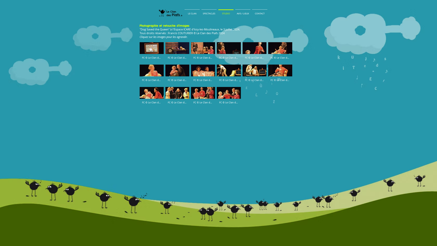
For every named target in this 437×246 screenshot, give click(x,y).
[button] (152, 52)
